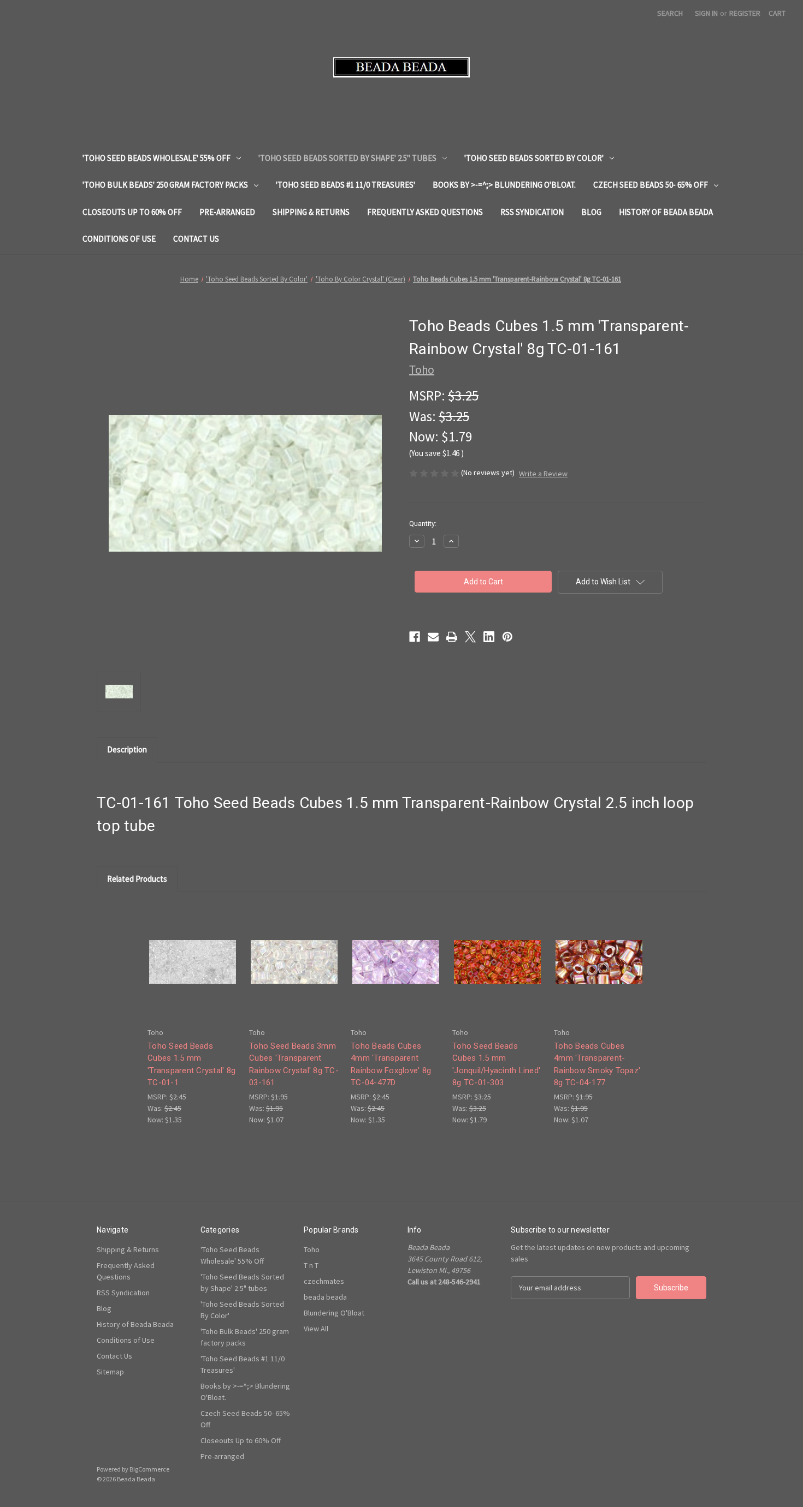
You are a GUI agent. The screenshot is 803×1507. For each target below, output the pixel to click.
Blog (591, 212)
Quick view (192, 952)
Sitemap (110, 1372)
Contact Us (196, 239)
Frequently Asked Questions (425, 212)
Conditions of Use (119, 239)
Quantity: (422, 523)
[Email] (433, 636)
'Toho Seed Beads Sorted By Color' (534, 158)
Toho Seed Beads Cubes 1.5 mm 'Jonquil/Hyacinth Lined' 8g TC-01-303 (496, 1064)
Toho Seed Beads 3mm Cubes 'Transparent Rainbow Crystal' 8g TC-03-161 (294, 1064)
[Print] (451, 636)
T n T (311, 1265)
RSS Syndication (532, 212)
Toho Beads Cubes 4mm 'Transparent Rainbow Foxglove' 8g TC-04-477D (391, 1064)
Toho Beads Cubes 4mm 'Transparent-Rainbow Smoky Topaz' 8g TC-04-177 (597, 1064)
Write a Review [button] (543, 474)
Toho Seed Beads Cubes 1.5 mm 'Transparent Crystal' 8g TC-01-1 (191, 1064)
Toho (312, 1249)
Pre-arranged (227, 212)
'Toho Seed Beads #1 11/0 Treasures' (345, 185)
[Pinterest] (507, 636)
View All (316, 1328)
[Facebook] (414, 636)
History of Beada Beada (666, 212)
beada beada (325, 1297)
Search (670, 13)
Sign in (706, 13)
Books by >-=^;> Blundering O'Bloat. (504, 185)
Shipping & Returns (311, 212)
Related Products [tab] (137, 879)
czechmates (324, 1281)
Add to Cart (193, 971)
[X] (470, 636)
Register (744, 13)
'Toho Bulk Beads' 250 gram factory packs (165, 185)
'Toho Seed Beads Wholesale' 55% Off (156, 158)
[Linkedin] (488, 636)
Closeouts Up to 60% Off (132, 212)
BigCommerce (149, 1469)
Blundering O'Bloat (334, 1313)
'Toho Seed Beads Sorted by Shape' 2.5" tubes (347, 158)
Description (127, 749)
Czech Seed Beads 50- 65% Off (650, 185)
